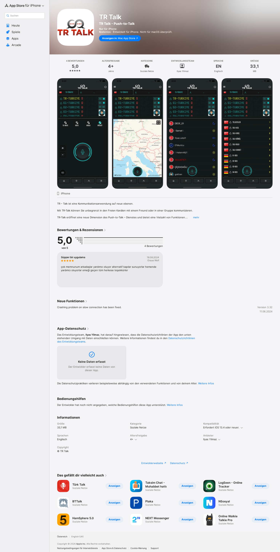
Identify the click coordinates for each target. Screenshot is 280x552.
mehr (196, 217)
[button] (24, 25)
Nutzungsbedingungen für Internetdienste (77, 548)
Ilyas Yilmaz (210, 439)
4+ (131, 439)
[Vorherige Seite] (53, 133)
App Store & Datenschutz (114, 548)
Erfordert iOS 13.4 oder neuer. (221, 427)
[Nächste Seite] (276, 133)
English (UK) (77, 537)
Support (155, 548)
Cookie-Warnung (138, 548)
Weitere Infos (206, 383)
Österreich (62, 537)
